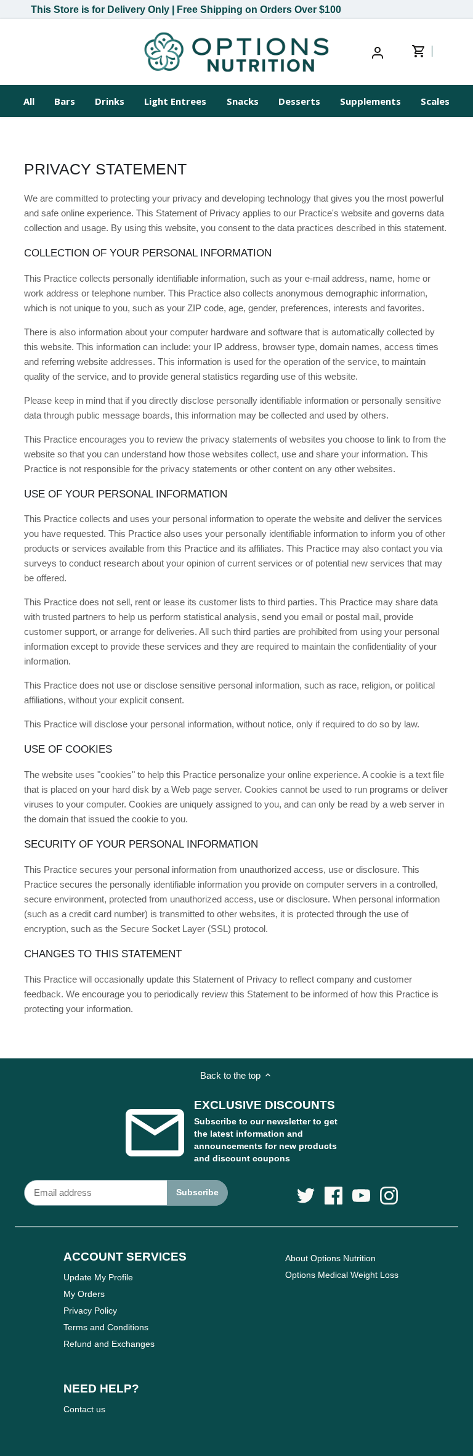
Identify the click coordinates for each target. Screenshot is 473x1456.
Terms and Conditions (105, 1327)
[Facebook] (333, 1195)
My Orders (84, 1294)
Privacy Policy (90, 1310)
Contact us (84, 1409)
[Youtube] (361, 1195)
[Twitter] (306, 1195)
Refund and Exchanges (109, 1344)
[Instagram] (389, 1195)
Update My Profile (98, 1277)
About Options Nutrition (330, 1258)
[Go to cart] (426, 51)
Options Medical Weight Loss (341, 1275)
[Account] (377, 52)
